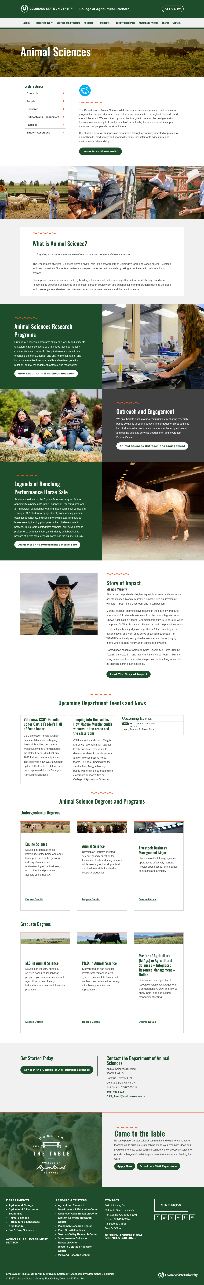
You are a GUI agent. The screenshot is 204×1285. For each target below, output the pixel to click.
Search (165, 23)
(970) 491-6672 (115, 1092)
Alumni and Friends (148, 23)
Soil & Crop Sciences (21, 1230)
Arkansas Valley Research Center (78, 1213)
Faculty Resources (125, 23)
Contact (176, 23)
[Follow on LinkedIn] (185, 1217)
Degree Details (39, 903)
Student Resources (38, 132)
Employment (13, 1274)
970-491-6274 (122, 1219)
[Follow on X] (171, 1217)
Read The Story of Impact (128, 674)
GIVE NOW (171, 1205)
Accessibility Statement (85, 1274)
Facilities (32, 124)
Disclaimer (108, 1274)
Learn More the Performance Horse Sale (47, 544)
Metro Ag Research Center (74, 1255)
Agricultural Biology (21, 1205)
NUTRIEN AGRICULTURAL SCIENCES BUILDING (124, 1236)
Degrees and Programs (68, 23)
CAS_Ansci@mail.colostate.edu (125, 1096)
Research (88, 23)
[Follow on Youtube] (192, 1217)
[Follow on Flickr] (178, 1217)
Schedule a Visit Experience (158, 1166)
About (26, 23)
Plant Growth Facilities (71, 1230)
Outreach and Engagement (43, 117)
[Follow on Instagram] (164, 1217)
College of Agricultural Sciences (104, 9)
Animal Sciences (19, 1217)
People (31, 101)
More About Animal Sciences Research (46, 373)
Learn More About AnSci (100, 151)
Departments (43, 23)
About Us (32, 93)
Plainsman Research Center (75, 1226)
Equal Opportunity (34, 1274)
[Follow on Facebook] (157, 1217)
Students (104, 23)
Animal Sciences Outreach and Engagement (152, 445)
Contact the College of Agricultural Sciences (57, 1069)
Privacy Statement (58, 1274)
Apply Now (173, 8)
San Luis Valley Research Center (78, 1234)
